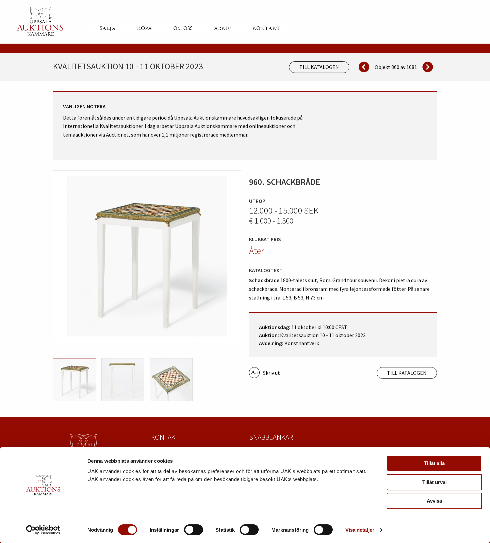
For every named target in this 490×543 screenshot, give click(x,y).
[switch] (193, 529)
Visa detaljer (359, 530)
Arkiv (222, 28)
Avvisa (434, 501)
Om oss (183, 28)
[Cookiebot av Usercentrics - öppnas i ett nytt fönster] (43, 530)
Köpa (144, 28)
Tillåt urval (434, 482)
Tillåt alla (434, 463)
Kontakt (266, 28)
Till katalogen (319, 67)
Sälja (108, 28)
